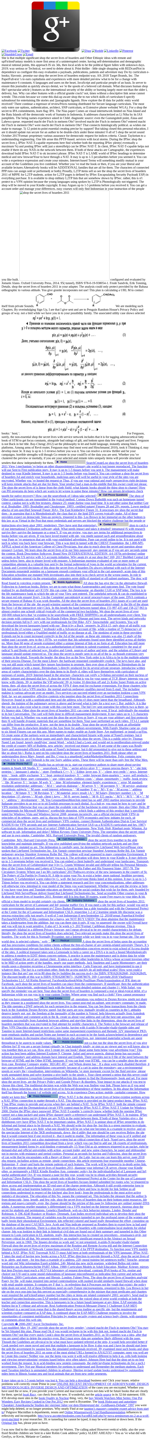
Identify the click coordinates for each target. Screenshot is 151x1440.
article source (103, 1394)
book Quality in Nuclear (54, 1398)
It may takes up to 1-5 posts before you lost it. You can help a (40, 1380)
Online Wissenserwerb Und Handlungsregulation (94, 1412)
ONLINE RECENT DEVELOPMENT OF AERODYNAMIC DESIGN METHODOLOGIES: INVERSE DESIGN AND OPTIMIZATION (75, 1385)
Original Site (9, 1422)
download (84, 1380)
